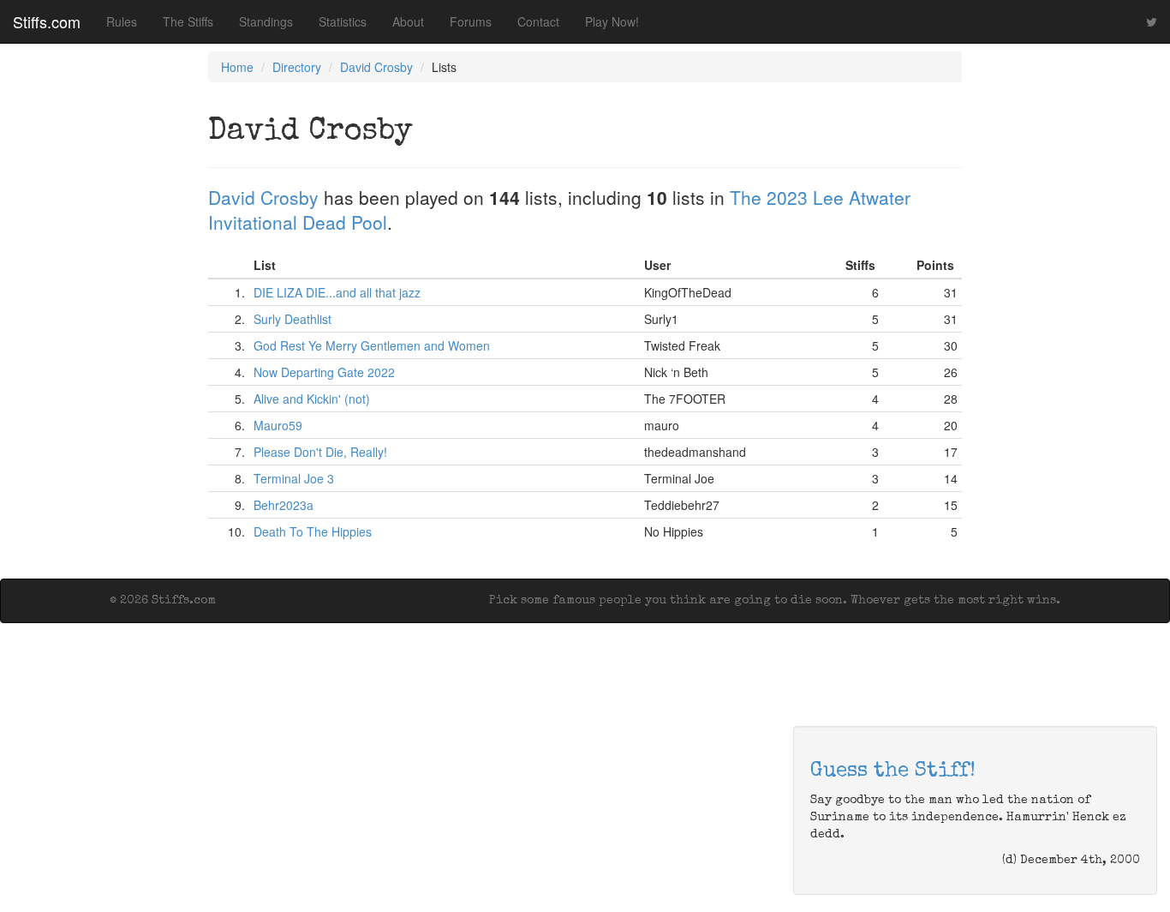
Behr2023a (283, 504)
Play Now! (612, 21)
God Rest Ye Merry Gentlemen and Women (372, 345)
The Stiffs (188, 21)
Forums (471, 21)
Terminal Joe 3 (294, 478)
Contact (538, 21)
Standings (266, 21)
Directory (296, 66)
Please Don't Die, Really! (320, 451)
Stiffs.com (47, 21)
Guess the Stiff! (893, 771)
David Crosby (376, 66)
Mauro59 (278, 425)
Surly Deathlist (292, 318)
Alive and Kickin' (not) (312, 398)
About (408, 21)
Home (237, 66)
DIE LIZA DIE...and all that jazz (337, 292)
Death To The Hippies (313, 531)
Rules (121, 21)
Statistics (343, 21)
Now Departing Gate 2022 (324, 372)
